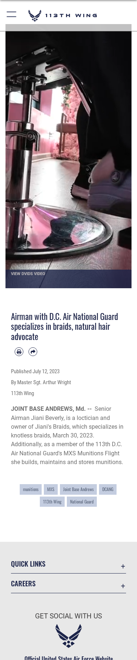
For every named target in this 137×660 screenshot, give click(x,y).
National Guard (82, 501)
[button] (12, 15)
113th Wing (52, 501)
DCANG (107, 489)
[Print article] (19, 351)
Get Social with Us (68, 616)
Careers (23, 583)
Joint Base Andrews (78, 489)
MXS (50, 489)
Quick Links (28, 563)
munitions (30, 489)
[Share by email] (32, 351)
